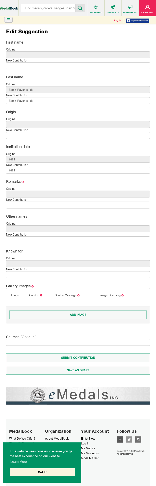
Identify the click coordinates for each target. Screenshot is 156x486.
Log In (85, 443)
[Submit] (80, 7)
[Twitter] (129, 439)
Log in (117, 20)
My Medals (88, 448)
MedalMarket (90, 458)
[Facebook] (120, 439)
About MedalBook (57, 438)
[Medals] (9, 6)
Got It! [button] (42, 472)
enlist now (88, 438)
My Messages (90, 453)
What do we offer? (22, 438)
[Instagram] (138, 439)
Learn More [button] (18, 461)
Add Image (78, 315)
